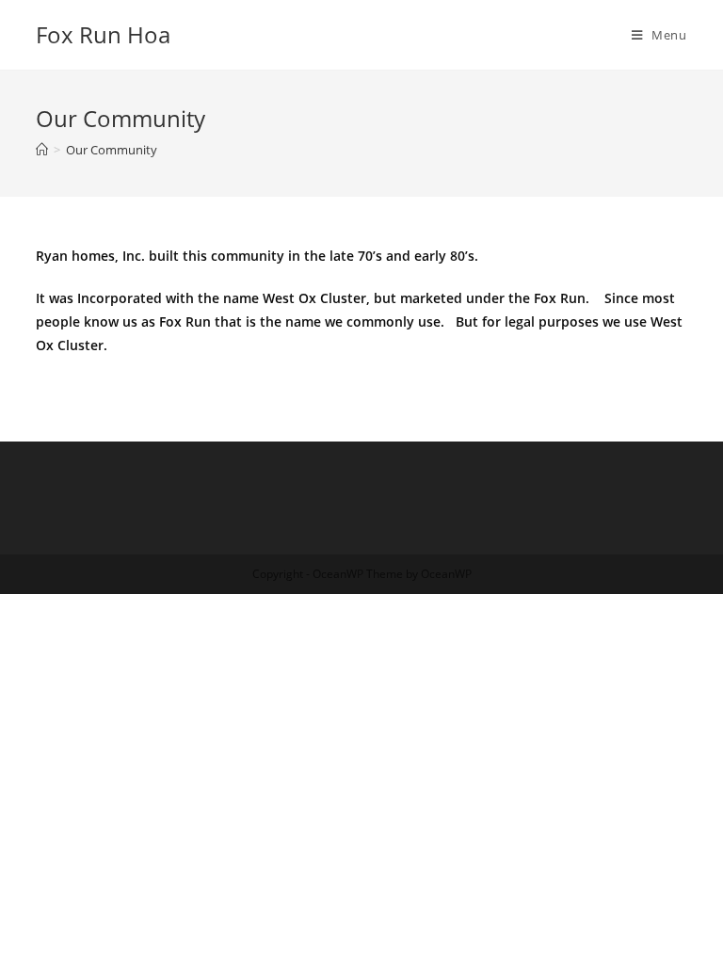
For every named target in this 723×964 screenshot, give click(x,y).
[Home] (42, 149)
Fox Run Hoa (103, 34)
